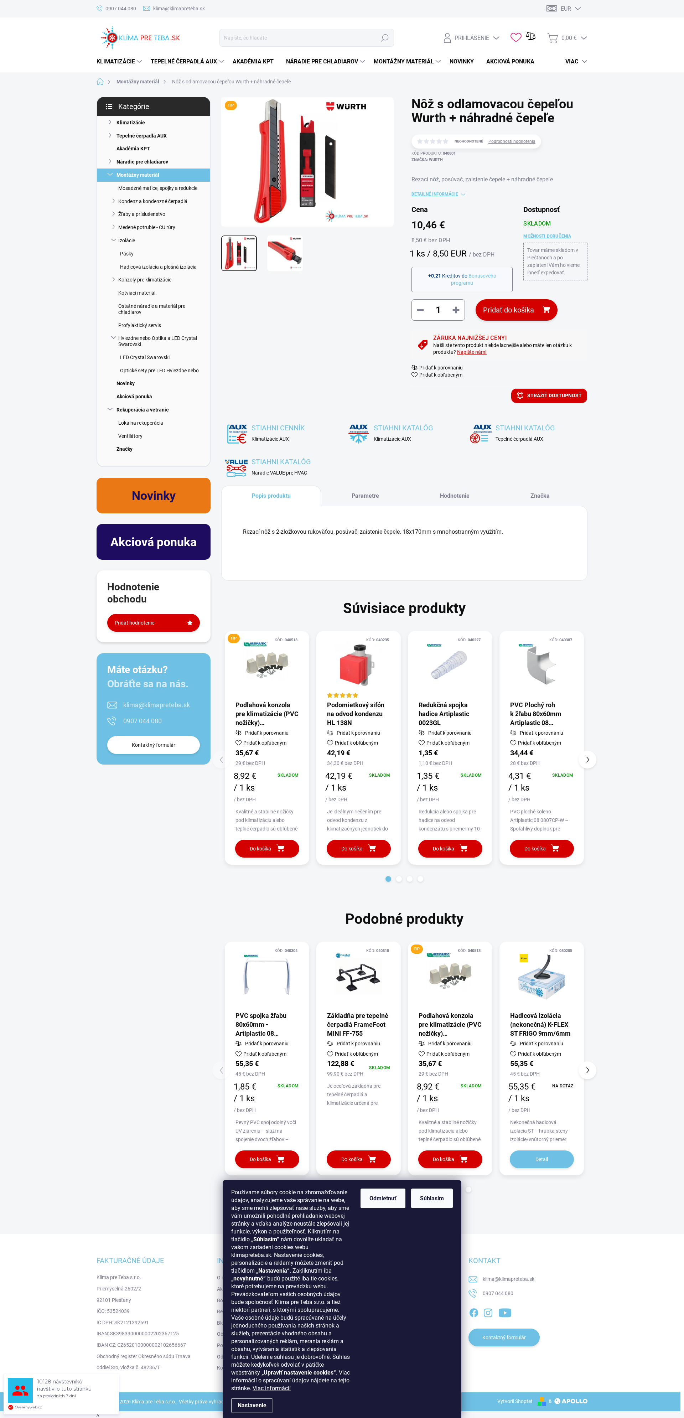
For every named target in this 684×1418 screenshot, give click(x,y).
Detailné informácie (434, 194)
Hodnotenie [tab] (455, 495)
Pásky (127, 254)
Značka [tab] (540, 495)
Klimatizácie (130, 122)
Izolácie (126, 240)
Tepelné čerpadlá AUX (141, 136)
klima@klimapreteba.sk (156, 705)
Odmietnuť (383, 1198)
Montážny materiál (137, 175)
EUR (566, 8)
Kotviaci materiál (136, 293)
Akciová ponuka (134, 396)
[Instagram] (488, 1311)
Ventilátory (130, 436)
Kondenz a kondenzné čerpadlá (152, 201)
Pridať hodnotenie (134, 623)
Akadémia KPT (133, 148)
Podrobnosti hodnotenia (511, 141)
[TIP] (267, 665)
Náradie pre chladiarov (142, 162)
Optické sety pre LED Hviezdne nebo (159, 370)
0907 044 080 (142, 721)
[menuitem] (120, 61)
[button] (388, 879)
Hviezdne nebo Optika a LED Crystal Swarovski (157, 341)
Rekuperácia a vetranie (142, 410)
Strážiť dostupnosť (554, 395)
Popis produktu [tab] (271, 495)
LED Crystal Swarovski (145, 357)
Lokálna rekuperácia (140, 423)
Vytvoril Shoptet (515, 1401)
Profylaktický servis (139, 325)
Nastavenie (252, 1405)
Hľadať (384, 38)
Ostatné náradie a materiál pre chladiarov (151, 309)
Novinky (125, 383)
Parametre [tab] (365, 495)
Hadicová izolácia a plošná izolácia (158, 267)
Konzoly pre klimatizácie (144, 280)
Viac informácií (272, 1388)
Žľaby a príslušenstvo (141, 214)
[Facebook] (473, 1311)
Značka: (427, 159)
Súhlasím (432, 1198)
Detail (541, 1159)
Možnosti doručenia (547, 236)
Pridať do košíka (508, 310)
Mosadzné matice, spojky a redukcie (157, 188)
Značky (124, 449)
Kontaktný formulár (153, 745)
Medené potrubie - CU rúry (146, 227)
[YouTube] (505, 1311)
